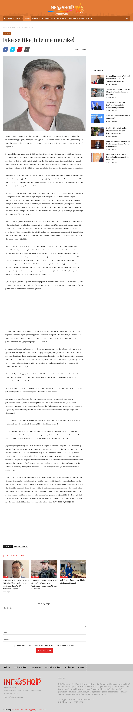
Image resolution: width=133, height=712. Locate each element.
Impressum (36, 667)
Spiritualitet (36, 18)
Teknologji (72, 18)
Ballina (5, 27)
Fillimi (7, 667)
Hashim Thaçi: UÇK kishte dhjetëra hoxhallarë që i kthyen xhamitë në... (116, 130)
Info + (88, 18)
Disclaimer (42, 710)
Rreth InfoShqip (20, 667)
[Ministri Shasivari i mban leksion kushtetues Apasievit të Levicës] (97, 157)
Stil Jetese (49, 18)
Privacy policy (30, 710)
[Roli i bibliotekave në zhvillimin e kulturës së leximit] (73, 569)
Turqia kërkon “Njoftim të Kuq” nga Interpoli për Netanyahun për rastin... (116, 105)
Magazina (60, 18)
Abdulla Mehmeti (20, 546)
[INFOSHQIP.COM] (66, 10)
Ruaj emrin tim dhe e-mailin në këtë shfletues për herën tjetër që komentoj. (45, 645)
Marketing (69, 667)
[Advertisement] (44, 311)
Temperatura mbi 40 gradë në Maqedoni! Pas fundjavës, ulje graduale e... (118, 91)
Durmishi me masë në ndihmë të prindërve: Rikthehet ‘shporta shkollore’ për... (118, 78)
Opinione (27, 18)
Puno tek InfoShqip (53, 667)
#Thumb (81, 18)
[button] (127, 19)
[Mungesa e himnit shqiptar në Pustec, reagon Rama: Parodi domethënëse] (97, 144)
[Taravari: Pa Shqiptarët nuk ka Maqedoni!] (97, 118)
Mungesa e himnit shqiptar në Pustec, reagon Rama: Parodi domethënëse (118, 143)
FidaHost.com (17, 710)
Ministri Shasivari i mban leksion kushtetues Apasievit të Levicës (117, 157)
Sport (18, 18)
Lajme (10, 18)
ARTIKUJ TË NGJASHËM (15, 556)
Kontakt (81, 667)
